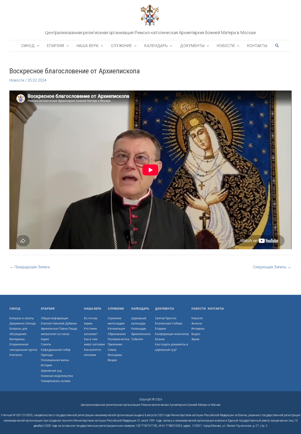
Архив (195, 339)
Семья (112, 349)
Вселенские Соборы (168, 323)
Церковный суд (51, 370)
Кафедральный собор (55, 349)
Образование (117, 334)
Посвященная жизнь (55, 360)
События (137, 339)
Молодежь (115, 355)
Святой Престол (165, 318)
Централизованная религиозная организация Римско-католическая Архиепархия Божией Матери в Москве (150, 32)
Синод (28, 45)
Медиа (112, 360)
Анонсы (196, 323)
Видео (195, 334)
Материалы (17, 339)
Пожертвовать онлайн (56, 381)
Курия (45, 339)
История (46, 365)
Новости (226, 45)
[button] (277, 45)
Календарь (156, 45)
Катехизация (116, 328)
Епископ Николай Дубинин (59, 323)
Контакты (257, 45)
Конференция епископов (172, 334)
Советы (46, 344)
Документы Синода (22, 323)
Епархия (55, 45)
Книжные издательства (57, 376)
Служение (121, 45)
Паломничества (118, 339)
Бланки (160, 339)
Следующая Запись (272, 267)
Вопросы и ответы (21, 318)
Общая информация (54, 318)
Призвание (115, 344)
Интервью (197, 328)
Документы (192, 45)
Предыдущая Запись (30, 267)
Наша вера (88, 45)
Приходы (47, 355)
